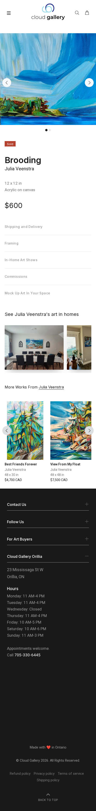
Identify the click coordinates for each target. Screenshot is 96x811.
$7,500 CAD (59, 480)
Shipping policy (48, 780)
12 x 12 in (13, 183)
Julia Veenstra (19, 169)
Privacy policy (44, 773)
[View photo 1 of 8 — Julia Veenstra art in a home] (34, 347)
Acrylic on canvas (20, 189)
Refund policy (20, 773)
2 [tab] (49, 130)
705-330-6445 (27, 655)
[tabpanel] (48, 79)
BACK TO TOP (48, 800)
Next (89, 82)
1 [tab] (46, 130)
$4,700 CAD (13, 480)
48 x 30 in (11, 475)
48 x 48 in (57, 475)
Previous (6, 82)
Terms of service (71, 773)
